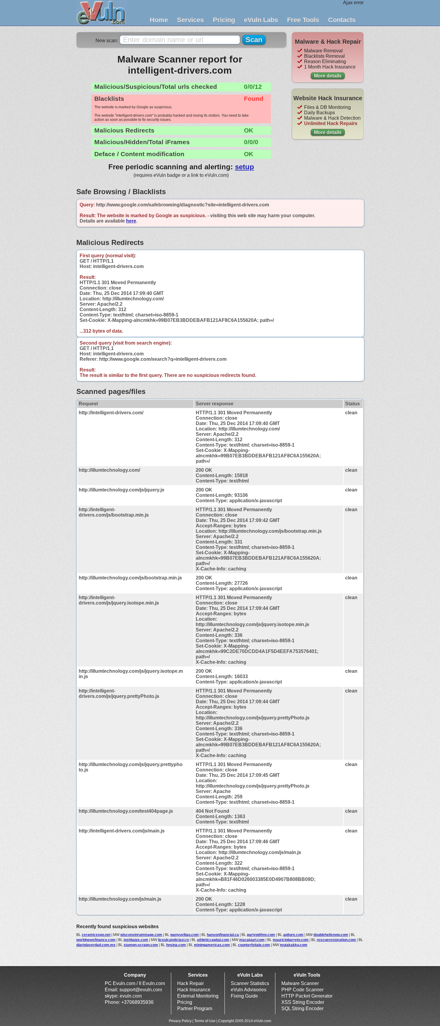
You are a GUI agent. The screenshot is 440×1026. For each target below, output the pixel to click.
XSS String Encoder (302, 1002)
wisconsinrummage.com (141, 935)
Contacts (342, 20)
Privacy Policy (180, 1021)
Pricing (224, 20)
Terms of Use (205, 1021)
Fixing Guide (244, 995)
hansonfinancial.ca (223, 935)
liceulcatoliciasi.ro (173, 940)
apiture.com (293, 935)
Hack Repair (190, 983)
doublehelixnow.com (330, 935)
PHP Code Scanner (302, 989)
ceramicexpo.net (96, 935)
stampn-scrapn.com (141, 945)
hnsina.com (176, 945)
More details (328, 75)
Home (159, 20)
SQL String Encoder (302, 1008)
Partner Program (194, 1008)
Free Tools (303, 20)
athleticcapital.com (213, 940)
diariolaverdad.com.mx (96, 945)
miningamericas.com (212, 945)
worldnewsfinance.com (96, 940)
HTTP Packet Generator (307, 995)
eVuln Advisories (248, 989)
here (131, 220)
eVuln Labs (261, 20)
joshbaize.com (136, 940)
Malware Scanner (300, 983)
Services (190, 20)
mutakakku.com (293, 945)
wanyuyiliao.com (184, 935)
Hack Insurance (193, 989)
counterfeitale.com (254, 945)
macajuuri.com (252, 940)
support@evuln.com (140, 989)
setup (244, 167)
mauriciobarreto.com (291, 940)
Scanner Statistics (250, 983)
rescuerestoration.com (336, 940)
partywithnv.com (261, 935)
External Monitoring (198, 995)
